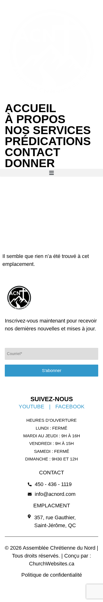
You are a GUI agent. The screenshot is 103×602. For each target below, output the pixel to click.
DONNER (30, 163)
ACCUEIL (30, 108)
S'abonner (51, 370)
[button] (51, 173)
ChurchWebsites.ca (51, 564)
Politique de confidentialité (51, 575)
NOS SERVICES (48, 130)
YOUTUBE (31, 407)
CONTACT (32, 152)
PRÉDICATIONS (48, 141)
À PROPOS (35, 119)
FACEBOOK (70, 407)
